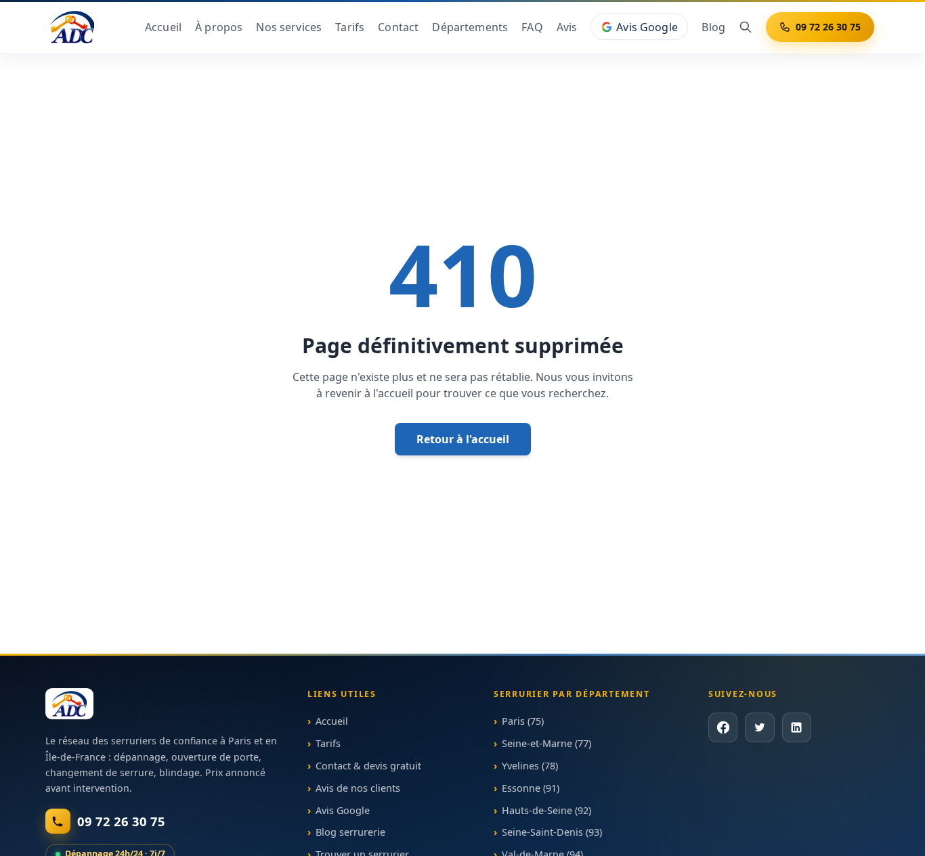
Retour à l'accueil (462, 439)
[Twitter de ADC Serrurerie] (759, 727)
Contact (398, 27)
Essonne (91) (530, 787)
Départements (470, 27)
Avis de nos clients (358, 787)
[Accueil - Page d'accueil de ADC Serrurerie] (69, 703)
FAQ (531, 27)
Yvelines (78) (530, 765)
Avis (567, 27)
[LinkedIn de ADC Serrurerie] (796, 727)
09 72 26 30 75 (828, 26)
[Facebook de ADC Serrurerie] (722, 727)
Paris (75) (523, 721)
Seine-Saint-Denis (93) (552, 832)
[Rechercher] (745, 27)
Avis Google (647, 27)
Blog (713, 27)
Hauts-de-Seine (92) (546, 809)
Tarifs (349, 27)
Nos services (289, 27)
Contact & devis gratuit (368, 765)
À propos (218, 27)
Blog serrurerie (350, 832)
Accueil (163, 27)
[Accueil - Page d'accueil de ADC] (72, 27)
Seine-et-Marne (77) (546, 743)
